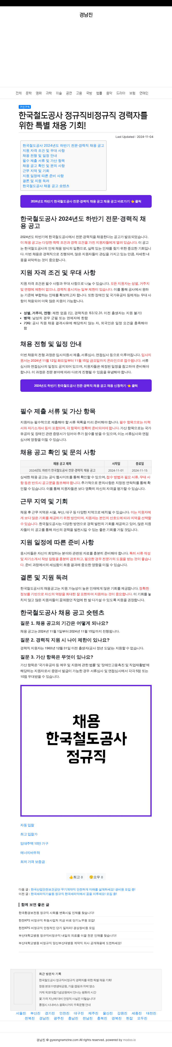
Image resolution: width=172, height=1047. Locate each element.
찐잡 (129, 1018)
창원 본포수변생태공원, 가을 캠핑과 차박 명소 (67, 986)
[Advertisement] (86, 55)
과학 (49, 93)
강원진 (122, 1013)
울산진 (108, 1013)
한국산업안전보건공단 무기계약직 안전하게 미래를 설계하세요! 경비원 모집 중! (83, 889)
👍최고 (76, 877)
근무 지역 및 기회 (36, 171)
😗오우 (96, 877)
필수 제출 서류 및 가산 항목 (44, 160)
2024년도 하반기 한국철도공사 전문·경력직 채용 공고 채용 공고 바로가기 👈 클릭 (86, 201)
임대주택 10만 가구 (34, 843)
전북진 (30, 1018)
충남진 (73, 1018)
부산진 (35, 1013)
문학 (29, 93)
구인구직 (25, 106)
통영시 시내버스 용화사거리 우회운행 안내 (65, 1004)
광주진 (59, 1018)
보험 (132, 93)
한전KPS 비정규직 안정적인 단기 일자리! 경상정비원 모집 (57, 928)
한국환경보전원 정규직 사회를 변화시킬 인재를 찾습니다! (56, 912)
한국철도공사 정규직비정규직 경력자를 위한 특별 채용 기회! (75, 980)
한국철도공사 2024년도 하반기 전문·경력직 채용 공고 (63, 145)
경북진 (117, 1018)
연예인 (143, 93)
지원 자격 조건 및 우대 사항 (44, 150)
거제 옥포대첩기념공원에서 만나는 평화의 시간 (67, 992)
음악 (109, 93)
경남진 (44, 1018)
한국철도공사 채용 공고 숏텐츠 (46, 186)
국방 (89, 93)
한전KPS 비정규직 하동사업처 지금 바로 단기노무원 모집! (57, 920)
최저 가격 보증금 (32, 861)
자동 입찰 (27, 824)
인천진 (64, 1013)
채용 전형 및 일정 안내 (40, 155)
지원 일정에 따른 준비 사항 (43, 176)
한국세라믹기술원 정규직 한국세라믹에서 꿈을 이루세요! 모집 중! (74, 894)
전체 (19, 93)
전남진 (88, 1018)
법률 (99, 93)
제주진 (93, 1013)
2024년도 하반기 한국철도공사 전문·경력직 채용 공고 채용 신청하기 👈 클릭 (86, 385)
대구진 (79, 1013)
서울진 (21, 1013)
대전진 (151, 1013)
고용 (79, 93)
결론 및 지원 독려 (36, 181)
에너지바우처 (30, 852)
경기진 (50, 1013)
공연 (69, 93)
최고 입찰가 (29, 834)
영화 (39, 93)
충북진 (102, 1018)
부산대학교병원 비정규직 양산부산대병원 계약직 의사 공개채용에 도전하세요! (70, 943)
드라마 (120, 93)
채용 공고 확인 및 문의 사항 (44, 165)
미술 (59, 93)
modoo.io (129, 1040)
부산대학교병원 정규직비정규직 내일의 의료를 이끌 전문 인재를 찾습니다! (67, 935)
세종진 (137, 1013)
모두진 (142, 1018)
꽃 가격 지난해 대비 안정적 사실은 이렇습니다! (67, 998)
